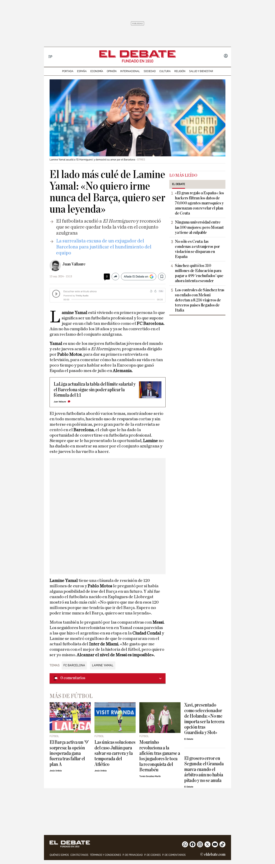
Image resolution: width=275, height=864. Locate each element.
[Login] (226, 56)
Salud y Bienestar (201, 71)
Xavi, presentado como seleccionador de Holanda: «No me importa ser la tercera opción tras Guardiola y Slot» (204, 718)
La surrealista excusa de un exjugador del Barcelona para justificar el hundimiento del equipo (103, 246)
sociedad (150, 71)
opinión (112, 71)
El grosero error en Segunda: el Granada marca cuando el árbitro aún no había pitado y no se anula (204, 769)
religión (179, 71)
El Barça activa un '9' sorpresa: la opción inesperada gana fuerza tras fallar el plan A (69, 753)
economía (96, 71)
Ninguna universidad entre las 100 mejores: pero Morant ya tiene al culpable (199, 227)
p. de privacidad (133, 855)
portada (67, 71)
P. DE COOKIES (152, 855)
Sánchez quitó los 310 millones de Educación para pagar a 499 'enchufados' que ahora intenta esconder (199, 273)
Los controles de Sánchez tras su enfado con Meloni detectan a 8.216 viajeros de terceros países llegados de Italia (199, 300)
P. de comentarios (174, 855)
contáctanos (79, 855)
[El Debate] (137, 54)
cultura (165, 71)
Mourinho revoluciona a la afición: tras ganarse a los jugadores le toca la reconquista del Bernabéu (159, 756)
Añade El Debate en (136, 276)
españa (82, 71)
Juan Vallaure (73, 264)
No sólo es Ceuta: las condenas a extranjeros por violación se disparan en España (197, 249)
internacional (130, 71)
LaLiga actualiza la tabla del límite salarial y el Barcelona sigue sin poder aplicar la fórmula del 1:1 (95, 390)
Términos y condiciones (105, 855)
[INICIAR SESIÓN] (226, 56)
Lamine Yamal (102, 665)
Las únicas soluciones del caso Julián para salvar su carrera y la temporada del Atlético (114, 753)
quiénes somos (59, 855)
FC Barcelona (74, 665)
